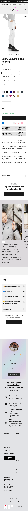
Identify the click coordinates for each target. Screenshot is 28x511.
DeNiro (18, 461)
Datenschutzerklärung (9, 453)
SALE (17, 440)
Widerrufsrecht (8, 450)
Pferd (17, 446)
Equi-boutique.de (4, 4)
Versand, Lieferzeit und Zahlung (8, 446)
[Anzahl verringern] (4, 103)
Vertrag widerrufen (9, 457)
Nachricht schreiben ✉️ (14, 322)
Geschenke (19, 455)
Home (17, 437)
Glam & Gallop (13, 4)
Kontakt (18, 472)
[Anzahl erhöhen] (9, 103)
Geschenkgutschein (21, 464)
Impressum (7, 440)
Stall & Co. (18, 449)
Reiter (17, 443)
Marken (18, 467)
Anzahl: (3, 100)
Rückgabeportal (8, 437)
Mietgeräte (18, 458)
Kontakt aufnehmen (14, 374)
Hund (17, 452)
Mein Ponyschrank (22, 4)
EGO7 (3, 64)
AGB (5, 443)
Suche (11, 498)
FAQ (17, 498)
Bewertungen (19, 470)
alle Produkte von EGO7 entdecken (14, 194)
